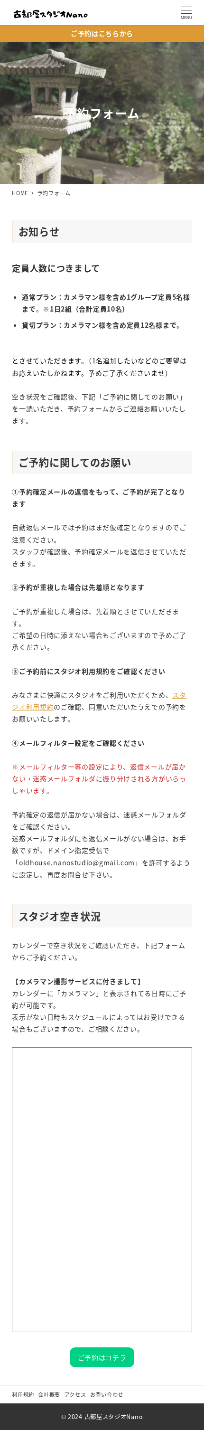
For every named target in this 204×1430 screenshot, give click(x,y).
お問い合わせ (106, 1394)
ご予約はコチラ (102, 1357)
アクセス (75, 1394)
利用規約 (23, 1394)
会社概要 (49, 1394)
